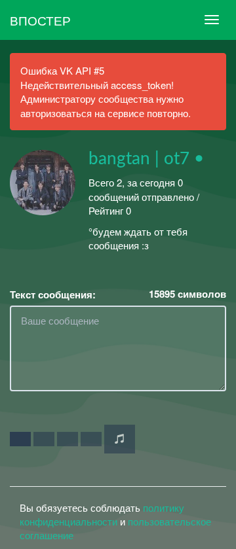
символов (187, 294)
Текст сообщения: (53, 295)
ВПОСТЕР (40, 20)
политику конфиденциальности (102, 514)
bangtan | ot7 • (146, 159)
